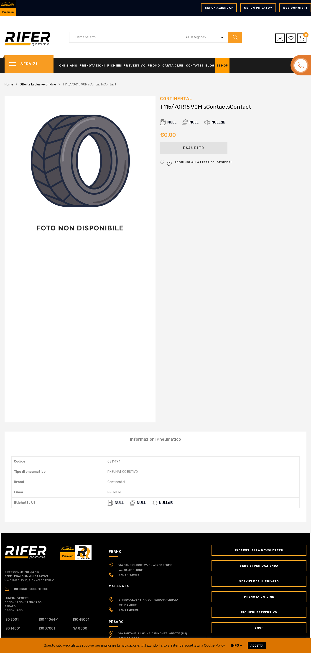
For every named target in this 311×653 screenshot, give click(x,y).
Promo (154, 65)
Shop (259, 627)
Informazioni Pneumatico (155, 439)
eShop (222, 65)
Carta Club (173, 65)
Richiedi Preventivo (126, 65)
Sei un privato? (258, 7)
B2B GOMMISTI (295, 7)
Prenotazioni (92, 65)
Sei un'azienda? (219, 7)
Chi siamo (68, 65)
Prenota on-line (259, 596)
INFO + (236, 645)
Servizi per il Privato (259, 581)
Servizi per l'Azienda (259, 565)
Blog (209, 65)
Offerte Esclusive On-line (38, 84)
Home (9, 84)
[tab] (155, 439)
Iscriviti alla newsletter (259, 550)
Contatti (194, 65)
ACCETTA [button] (256, 645)
